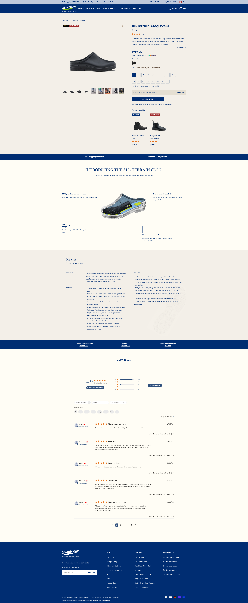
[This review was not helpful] (171, 434)
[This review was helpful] (168, 434)
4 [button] (127, 525)
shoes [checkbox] (106, 412)
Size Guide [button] (181, 92)
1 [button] (116, 525)
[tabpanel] (79, 197)
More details (181, 47)
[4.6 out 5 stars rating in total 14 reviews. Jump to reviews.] (154, 141)
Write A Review (155, 385)
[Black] (134, 63)
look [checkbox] (80, 412)
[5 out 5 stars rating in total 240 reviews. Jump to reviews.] (136, 141)
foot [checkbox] (117, 412)
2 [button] (120, 525)
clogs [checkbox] (99, 412)
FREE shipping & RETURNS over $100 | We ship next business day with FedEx (88, 2)
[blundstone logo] (69, 9)
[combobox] (100, 402)
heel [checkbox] (111, 412)
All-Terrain (65, 20)
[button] (159, 55)
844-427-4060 (171, 2)
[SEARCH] (165, 9)
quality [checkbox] (87, 412)
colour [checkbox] (93, 412)
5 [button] (131, 525)
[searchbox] (81, 402)
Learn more (138, 304)
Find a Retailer (156, 2)
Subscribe (91, 572)
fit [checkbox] (76, 412)
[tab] (143, 68)
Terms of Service (102, 600)
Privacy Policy (92, 600)
